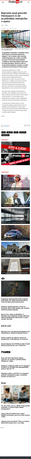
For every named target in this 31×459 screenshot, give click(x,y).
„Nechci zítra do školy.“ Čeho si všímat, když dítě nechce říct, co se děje (15, 422)
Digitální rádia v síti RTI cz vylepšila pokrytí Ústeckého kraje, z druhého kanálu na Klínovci (14, 374)
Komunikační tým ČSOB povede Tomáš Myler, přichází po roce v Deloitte (15, 344)
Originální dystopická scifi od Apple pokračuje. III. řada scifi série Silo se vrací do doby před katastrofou (14, 300)
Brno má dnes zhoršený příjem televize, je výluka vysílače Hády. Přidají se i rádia (13, 359)
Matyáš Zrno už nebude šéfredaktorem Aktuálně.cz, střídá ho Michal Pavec (15, 332)
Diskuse (7, 126)
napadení (10, 132)
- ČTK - (6, 25)
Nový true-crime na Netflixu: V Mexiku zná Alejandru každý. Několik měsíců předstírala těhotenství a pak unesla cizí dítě (15, 316)
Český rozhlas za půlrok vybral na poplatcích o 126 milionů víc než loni (14, 338)
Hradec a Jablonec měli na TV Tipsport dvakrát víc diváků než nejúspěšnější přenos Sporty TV (15, 367)
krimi (3, 132)
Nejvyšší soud (5, 135)
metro (16, 132)
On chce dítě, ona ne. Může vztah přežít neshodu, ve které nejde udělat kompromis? (15, 407)
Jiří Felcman (22, 132)
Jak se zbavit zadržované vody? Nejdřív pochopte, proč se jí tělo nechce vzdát (15, 415)
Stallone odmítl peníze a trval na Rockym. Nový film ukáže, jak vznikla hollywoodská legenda (15, 308)
